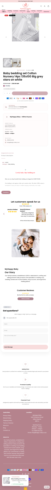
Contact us (6, 430)
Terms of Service (8, 423)
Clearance (46, 11)
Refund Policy (7, 418)
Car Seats (28, 10)
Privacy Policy (7, 415)
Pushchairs (22, 11)
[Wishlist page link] (41, 6)
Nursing (33, 11)
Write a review (26, 299)
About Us (6, 425)
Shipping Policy (7, 420)
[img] (25, 204)
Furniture (15, 11)
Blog (4, 428)
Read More (6, 192)
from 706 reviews (25, 206)
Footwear (39, 11)
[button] (3, 11)
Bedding (10, 11)
